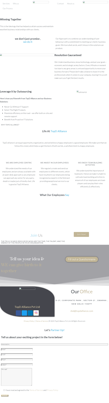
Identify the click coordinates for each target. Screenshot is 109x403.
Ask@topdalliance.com (81, 311)
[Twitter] (24, 313)
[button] (81, 259)
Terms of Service (36, 390)
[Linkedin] (30, 313)
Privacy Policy (52, 390)
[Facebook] (18, 313)
